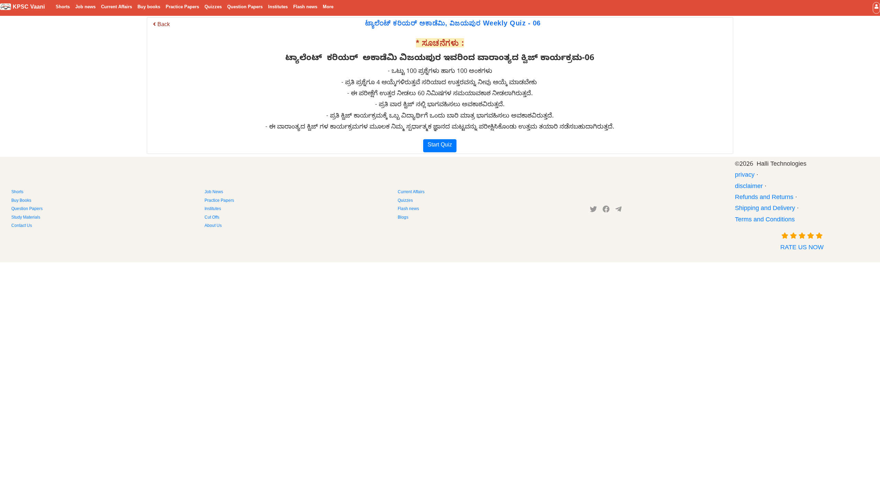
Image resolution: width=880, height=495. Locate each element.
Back (163, 25)
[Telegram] (618, 211)
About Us (213, 226)
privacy (745, 176)
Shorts (63, 7)
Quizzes (213, 7)
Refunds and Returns (764, 198)
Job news (85, 7)
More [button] (328, 7)
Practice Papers (182, 7)
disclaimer (749, 187)
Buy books (149, 7)
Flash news (305, 7)
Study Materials (25, 218)
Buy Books (21, 201)
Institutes (278, 7)
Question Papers (245, 7)
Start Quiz (440, 146)
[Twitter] (593, 211)
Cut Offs (212, 218)
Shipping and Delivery (765, 209)
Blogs (403, 218)
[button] (876, 7)
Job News (214, 192)
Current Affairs (116, 7)
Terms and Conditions (765, 220)
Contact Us (21, 226)
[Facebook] (606, 211)
